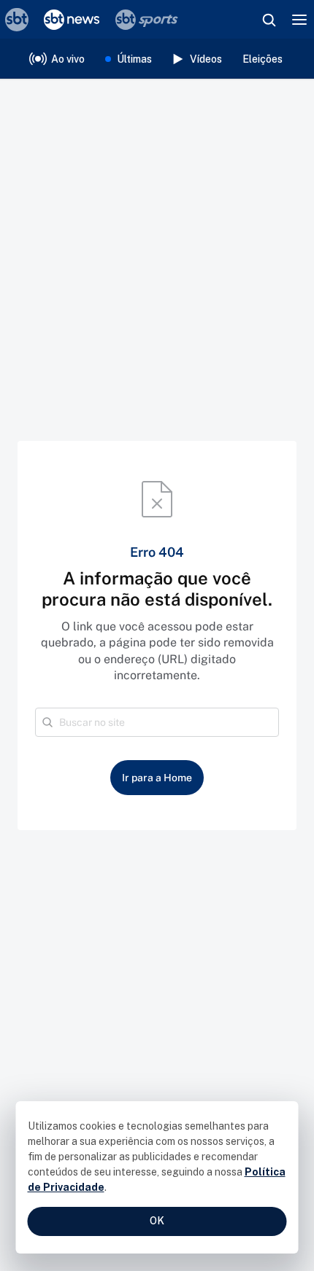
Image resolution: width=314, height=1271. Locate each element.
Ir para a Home (157, 777)
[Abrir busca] (268, 19)
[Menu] (299, 19)
